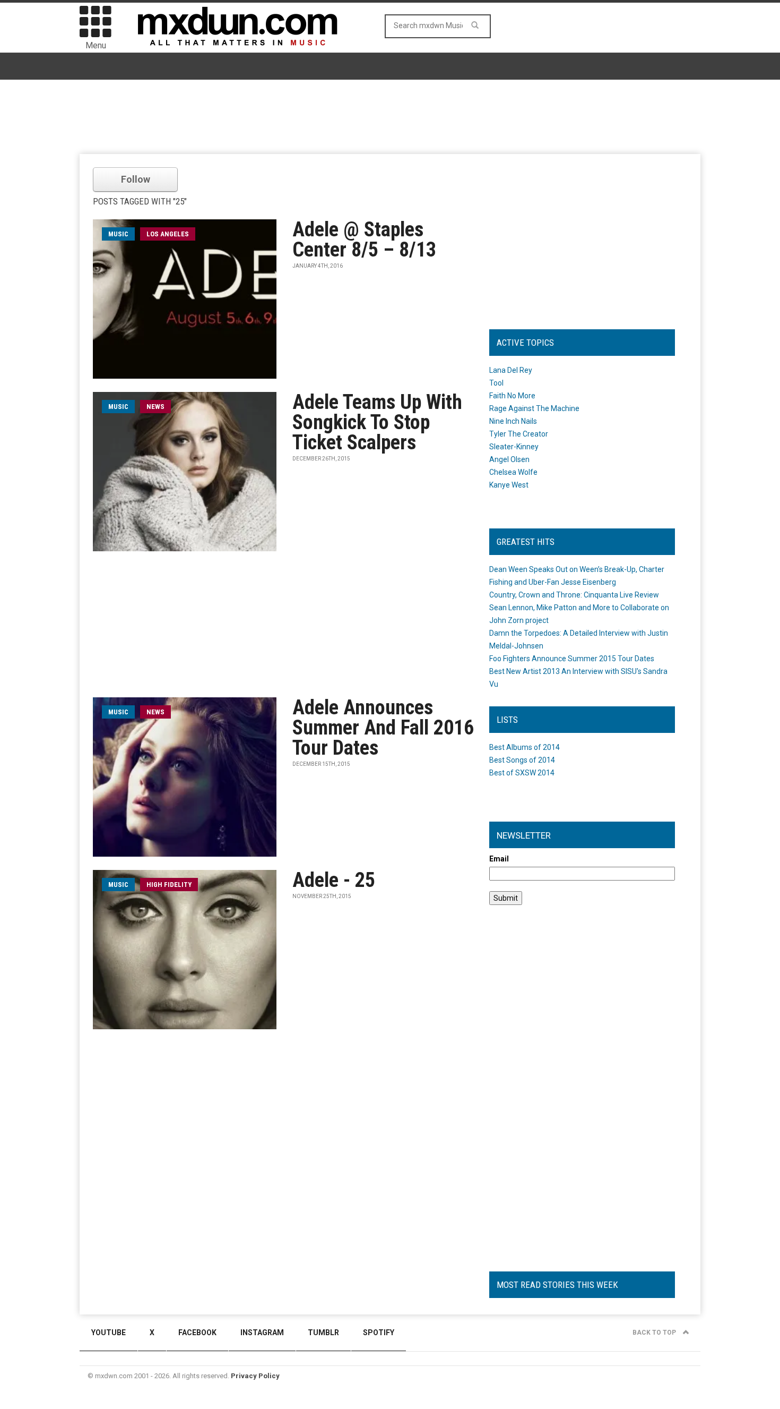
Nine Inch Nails (513, 421)
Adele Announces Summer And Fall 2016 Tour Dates (383, 727)
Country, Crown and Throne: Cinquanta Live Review (574, 595)
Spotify (378, 1332)
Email (499, 859)
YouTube (108, 1332)
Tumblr (323, 1332)
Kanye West (508, 485)
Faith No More (512, 395)
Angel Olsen (509, 459)
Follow (135, 179)
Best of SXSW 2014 (521, 772)
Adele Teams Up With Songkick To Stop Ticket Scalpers (377, 422)
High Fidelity (169, 885)
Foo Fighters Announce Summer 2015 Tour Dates (571, 658)
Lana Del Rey (510, 370)
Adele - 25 (333, 880)
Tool (496, 383)
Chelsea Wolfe (513, 472)
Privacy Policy (255, 1376)
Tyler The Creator (518, 434)
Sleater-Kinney (514, 446)
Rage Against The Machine (534, 408)
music (118, 234)
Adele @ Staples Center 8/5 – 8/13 (364, 239)
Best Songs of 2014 (522, 760)
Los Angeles (167, 234)
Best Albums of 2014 (524, 747)
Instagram (262, 1332)
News (155, 407)
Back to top (655, 1332)
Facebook (197, 1332)
